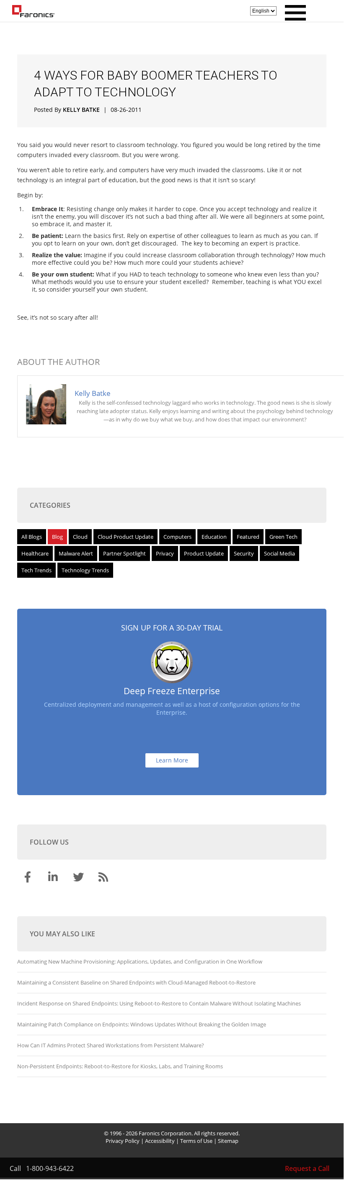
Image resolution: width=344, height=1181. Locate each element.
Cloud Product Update (125, 536)
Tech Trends (36, 570)
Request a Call (307, 1168)
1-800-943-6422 (50, 1168)
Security (244, 553)
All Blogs (31, 536)
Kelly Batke (81, 110)
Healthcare (35, 553)
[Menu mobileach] (293, 18)
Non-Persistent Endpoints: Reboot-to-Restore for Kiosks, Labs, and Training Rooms (120, 1066)
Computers (177, 536)
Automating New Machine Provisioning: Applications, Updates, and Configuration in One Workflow (139, 961)
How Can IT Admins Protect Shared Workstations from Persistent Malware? (110, 1045)
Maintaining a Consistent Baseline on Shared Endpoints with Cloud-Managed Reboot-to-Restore (136, 982)
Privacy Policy (123, 1141)
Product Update (204, 553)
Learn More (172, 760)
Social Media (279, 553)
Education (214, 536)
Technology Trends (85, 570)
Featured (248, 536)
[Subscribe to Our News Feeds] (104, 878)
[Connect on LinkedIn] (54, 878)
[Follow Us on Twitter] (79, 878)
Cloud (80, 536)
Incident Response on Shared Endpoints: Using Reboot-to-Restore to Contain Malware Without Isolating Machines (159, 1003)
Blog (57, 536)
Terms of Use (196, 1141)
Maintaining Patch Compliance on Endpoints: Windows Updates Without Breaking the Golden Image (141, 1024)
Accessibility (160, 1141)
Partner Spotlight (124, 553)
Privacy (165, 553)
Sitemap (228, 1141)
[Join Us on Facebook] (29, 878)
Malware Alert (76, 553)
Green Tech (283, 536)
